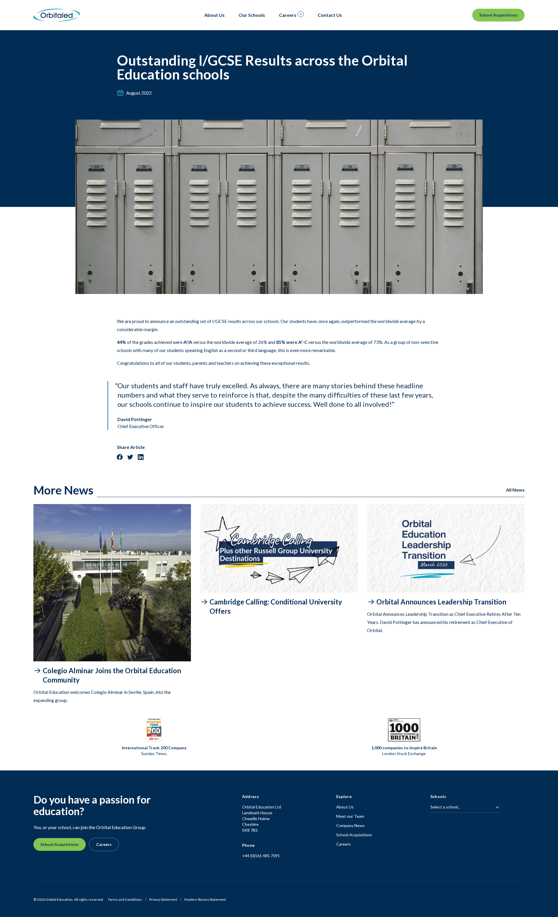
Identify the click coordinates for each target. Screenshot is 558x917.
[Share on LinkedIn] (141, 457)
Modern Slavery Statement (205, 899)
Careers (104, 844)
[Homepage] (56, 15)
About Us (345, 806)
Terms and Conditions (125, 899)
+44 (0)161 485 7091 (261, 855)
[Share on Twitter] (130, 457)
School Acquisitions (498, 14)
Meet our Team (350, 816)
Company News (350, 825)
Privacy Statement (163, 899)
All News (515, 489)
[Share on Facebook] (120, 457)
